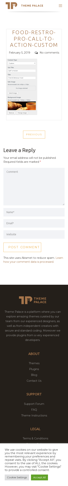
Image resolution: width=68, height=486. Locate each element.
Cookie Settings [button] (17, 477)
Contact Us (34, 380)
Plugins (34, 369)
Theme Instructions (34, 415)
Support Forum (34, 404)
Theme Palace (32, 5)
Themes (34, 363)
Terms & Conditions (35, 438)
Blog (34, 375)
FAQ (34, 409)
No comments (49, 52)
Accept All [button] (39, 477)
